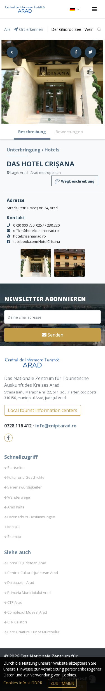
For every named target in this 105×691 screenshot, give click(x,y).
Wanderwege (18, 497)
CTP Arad (14, 602)
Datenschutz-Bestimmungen (31, 516)
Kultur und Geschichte (26, 477)
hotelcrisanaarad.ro (29, 236)
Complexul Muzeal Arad (27, 612)
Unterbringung (24, 150)
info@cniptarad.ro (55, 426)
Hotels (52, 150)
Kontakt (13, 526)
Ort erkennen (30, 29)
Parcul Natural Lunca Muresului (33, 631)
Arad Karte (16, 507)
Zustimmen (62, 683)
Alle (7, 29)
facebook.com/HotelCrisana (36, 241)
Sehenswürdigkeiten (25, 487)
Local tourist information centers (42, 410)
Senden (54, 335)
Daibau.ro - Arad (20, 582)
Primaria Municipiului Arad (29, 592)
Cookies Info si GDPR (23, 682)
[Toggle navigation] (94, 9)
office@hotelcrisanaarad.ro (36, 230)
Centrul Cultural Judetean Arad (32, 572)
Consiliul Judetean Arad (26, 562)
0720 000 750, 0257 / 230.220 (36, 225)
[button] (74, 9)
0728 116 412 (18, 426)
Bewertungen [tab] (69, 131)
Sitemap (14, 536)
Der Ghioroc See (66, 29)
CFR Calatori (17, 622)
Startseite (15, 467)
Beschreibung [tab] (32, 131)
